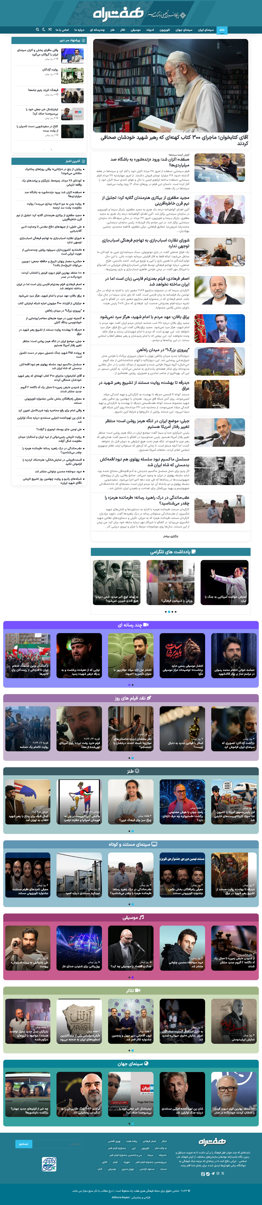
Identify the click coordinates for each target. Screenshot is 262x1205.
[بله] (208, 1174)
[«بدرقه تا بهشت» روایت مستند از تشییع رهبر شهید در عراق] (219, 394)
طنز (113, 30)
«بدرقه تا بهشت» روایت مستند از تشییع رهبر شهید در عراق (144, 386)
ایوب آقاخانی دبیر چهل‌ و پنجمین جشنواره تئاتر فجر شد (131, 1038)
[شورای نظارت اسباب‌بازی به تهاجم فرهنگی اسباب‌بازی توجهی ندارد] (219, 252)
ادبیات (150, 30)
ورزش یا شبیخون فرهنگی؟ (230, 601)
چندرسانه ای (97, 30)
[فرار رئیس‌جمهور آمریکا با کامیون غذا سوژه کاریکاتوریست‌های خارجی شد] (234, 801)
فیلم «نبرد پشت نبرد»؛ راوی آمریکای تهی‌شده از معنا (79, 745)
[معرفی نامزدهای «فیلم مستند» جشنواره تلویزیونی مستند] (27, 875)
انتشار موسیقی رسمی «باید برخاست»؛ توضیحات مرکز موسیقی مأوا (183, 670)
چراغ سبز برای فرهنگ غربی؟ (135, 820)
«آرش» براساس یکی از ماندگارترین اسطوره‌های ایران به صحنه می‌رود (80, 1038)
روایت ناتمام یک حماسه (34, 747)
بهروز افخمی (114, 1141)
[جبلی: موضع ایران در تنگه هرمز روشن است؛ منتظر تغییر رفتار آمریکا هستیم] (219, 432)
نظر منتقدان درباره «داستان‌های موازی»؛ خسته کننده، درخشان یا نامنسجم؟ (132, 743)
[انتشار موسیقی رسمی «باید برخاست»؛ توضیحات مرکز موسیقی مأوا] (182, 655)
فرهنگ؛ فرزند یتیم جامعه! (43, 90)
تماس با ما (62, 30)
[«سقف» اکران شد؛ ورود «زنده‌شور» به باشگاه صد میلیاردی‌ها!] (219, 167)
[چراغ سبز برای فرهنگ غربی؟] (131, 801)
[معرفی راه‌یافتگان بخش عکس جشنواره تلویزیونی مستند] (182, 875)
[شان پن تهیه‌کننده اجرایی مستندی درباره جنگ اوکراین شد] (182, 1094)
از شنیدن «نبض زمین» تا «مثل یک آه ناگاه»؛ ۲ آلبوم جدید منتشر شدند (234, 962)
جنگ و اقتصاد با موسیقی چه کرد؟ (131, 966)
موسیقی (136, 30)
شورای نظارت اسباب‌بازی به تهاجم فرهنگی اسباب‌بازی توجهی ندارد (145, 243)
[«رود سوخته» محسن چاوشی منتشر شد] (182, 948)
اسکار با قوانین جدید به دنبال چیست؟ (185, 745)
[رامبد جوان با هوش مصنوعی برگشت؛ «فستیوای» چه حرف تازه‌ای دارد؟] (182, 801)
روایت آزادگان (50, 70)
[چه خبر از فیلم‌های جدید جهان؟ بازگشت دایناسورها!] (27, 1094)
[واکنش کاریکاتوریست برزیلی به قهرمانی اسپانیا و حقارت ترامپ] (79, 801)
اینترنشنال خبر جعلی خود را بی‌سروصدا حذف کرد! (42, 111)
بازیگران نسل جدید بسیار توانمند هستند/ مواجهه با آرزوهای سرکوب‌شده (29, 1035)
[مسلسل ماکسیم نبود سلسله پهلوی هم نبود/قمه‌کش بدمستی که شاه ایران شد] (219, 471)
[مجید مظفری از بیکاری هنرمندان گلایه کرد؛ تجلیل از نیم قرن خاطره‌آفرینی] (219, 209)
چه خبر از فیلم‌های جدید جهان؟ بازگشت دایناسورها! (29, 1111)
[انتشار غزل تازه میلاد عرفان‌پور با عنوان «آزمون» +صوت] (131, 655)
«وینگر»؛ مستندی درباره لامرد (83, 893)
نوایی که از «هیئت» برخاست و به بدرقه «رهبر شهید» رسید (80, 672)
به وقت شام (161, 1148)
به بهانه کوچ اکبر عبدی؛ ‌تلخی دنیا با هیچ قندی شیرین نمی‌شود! (171, 599)
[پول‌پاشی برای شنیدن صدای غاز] (79, 948)
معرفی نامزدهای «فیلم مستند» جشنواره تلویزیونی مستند (30, 891)
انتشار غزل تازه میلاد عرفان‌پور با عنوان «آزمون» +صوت (132, 672)
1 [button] (175, 612)
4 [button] (166, 612)
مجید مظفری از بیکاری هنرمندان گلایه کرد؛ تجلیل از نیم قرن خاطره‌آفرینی (145, 201)
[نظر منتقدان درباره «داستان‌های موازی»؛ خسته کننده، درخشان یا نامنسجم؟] (131, 728)
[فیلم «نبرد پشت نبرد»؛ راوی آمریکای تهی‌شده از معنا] (79, 728)
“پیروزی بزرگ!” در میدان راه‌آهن (163, 350)
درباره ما (79, 30)
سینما (150, 1155)
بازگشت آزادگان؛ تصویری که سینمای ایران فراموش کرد (238, 745)
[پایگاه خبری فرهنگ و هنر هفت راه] (131, 13)
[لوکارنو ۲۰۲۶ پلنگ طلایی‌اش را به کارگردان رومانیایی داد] (79, 1094)
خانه (222, 30)
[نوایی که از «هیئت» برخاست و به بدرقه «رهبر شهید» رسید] (79, 655)
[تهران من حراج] (116, 582)
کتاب (99, 1169)
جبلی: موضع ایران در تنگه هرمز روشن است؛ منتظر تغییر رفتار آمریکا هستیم (147, 424)
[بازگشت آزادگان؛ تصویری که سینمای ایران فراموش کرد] (234, 728)
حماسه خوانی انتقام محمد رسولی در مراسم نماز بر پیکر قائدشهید (235, 672)
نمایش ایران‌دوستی (243, 1039)
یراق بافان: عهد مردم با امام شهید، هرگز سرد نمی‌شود (144, 317)
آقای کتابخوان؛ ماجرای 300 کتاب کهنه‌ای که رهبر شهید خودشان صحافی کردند (174, 141)
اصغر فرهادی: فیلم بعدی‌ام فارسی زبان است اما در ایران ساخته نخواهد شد (147, 282)
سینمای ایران (206, 30)
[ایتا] (203, 1174)
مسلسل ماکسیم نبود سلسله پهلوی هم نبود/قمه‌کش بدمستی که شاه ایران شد (144, 462)
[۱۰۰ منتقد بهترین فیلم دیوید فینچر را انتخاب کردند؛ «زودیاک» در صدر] (234, 1094)
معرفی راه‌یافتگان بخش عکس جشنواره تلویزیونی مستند (185, 891)
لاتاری (104, 1162)
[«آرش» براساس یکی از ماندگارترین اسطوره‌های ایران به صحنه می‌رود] (79, 1021)
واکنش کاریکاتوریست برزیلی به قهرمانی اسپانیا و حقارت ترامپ (82, 818)
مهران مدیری (128, 1169)
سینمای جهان (184, 30)
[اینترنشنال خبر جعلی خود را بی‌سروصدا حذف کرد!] (72, 114)
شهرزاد (126, 1162)
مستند (163, 1169)
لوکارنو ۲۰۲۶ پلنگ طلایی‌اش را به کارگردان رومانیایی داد (80, 1111)
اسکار (164, 1141)
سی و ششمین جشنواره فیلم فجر (125, 1155)
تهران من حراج (129, 601)
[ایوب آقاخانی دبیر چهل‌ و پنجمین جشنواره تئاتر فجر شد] (131, 1021)
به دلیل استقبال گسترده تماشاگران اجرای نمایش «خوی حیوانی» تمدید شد (182, 1035)
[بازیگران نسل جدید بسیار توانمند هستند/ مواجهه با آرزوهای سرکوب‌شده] (27, 1021)
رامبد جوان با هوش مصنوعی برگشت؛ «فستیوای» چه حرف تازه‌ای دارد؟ (183, 816)
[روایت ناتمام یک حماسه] (27, 728)
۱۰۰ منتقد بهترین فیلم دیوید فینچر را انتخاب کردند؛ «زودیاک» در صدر (234, 1111)
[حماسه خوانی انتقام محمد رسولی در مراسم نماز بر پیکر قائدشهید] (234, 655)
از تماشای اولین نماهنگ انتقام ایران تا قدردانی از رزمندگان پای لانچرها (29, 670)
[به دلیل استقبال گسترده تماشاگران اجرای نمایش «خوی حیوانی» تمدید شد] (182, 1021)
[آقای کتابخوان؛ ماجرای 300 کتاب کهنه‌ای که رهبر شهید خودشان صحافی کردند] (170, 85)
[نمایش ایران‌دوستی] (234, 1021)
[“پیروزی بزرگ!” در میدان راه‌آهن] (219, 361)
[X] (222, 1173)
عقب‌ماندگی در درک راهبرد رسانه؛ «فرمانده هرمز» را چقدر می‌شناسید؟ (147, 501)
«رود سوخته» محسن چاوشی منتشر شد (186, 964)
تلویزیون (165, 30)
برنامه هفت (131, 1141)
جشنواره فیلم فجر (117, 1148)
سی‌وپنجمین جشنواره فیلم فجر (151, 1162)
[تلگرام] (212, 1173)
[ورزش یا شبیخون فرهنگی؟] (224, 582)
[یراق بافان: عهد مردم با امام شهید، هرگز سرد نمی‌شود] (219, 328)
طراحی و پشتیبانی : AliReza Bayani (131, 1198)
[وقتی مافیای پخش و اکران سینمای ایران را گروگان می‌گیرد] (72, 55)
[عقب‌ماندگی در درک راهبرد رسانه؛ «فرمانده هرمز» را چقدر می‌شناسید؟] (219, 509)
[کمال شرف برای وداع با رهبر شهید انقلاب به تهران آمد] (27, 801)
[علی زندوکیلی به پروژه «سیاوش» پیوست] (27, 948)
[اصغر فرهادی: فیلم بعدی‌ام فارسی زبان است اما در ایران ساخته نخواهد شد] (219, 290)
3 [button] (169, 612)
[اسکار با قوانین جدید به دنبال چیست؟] (182, 728)
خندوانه (163, 1155)
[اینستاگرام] (217, 1173)
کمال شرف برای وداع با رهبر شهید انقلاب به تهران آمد (28, 818)
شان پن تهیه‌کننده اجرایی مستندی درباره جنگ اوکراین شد (182, 1111)
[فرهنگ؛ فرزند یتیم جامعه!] (72, 95)
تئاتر (122, 30)
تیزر (134, 1148)
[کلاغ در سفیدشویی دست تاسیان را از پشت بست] (72, 131)
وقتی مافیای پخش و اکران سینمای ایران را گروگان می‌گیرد (37, 52)
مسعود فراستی (147, 1169)
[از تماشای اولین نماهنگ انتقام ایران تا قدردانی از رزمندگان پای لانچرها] (27, 655)
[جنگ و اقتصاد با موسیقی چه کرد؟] (131, 948)
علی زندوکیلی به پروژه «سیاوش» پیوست (29, 964)
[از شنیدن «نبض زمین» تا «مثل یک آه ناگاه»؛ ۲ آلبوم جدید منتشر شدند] (234, 948)
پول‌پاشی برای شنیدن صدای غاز (81, 966)
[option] (224, 582)
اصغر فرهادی (149, 1141)
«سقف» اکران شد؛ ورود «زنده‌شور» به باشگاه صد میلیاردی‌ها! (150, 162)
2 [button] (172, 612)
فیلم (115, 1162)
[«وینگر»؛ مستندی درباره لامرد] (79, 875)
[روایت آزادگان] (72, 76)
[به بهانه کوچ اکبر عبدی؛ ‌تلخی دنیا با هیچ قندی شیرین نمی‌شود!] (170, 582)
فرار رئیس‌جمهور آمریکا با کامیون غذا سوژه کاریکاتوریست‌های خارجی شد (234, 816)
